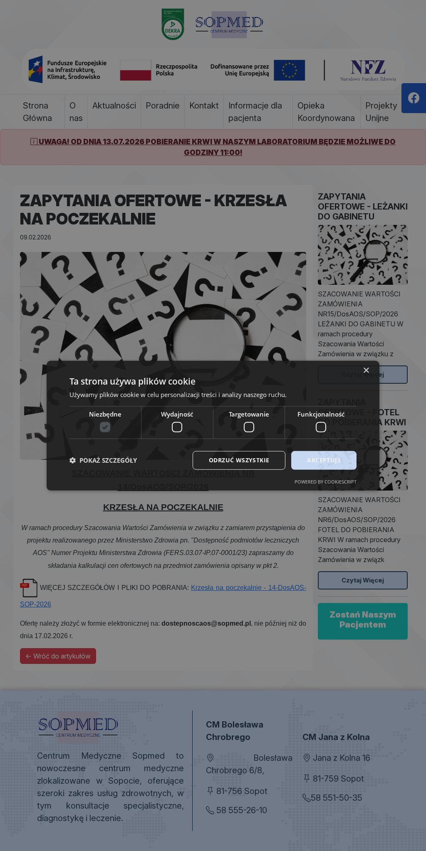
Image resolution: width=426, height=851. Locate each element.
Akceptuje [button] (324, 460)
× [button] (366, 370)
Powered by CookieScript (326, 482)
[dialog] (213, 425)
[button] (103, 460)
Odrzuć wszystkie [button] (239, 460)
